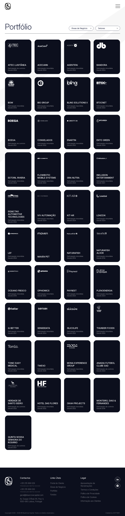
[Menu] (117, 6)
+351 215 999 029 (27, 483)
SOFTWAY (116, 513)
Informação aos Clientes (91, 501)
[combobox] (81, 28)
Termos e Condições (89, 490)
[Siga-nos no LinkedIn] (117, 479)
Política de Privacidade (90, 493)
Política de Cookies (89, 497)
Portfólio (53, 491)
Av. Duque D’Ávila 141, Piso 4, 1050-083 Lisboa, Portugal (32, 500)
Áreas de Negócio (58, 487)
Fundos (53, 494)
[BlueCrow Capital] (8, 6)
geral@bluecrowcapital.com (31, 495)
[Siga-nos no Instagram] (117, 485)
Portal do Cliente (57, 483)
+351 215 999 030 (27, 489)
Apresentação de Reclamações (88, 484)
